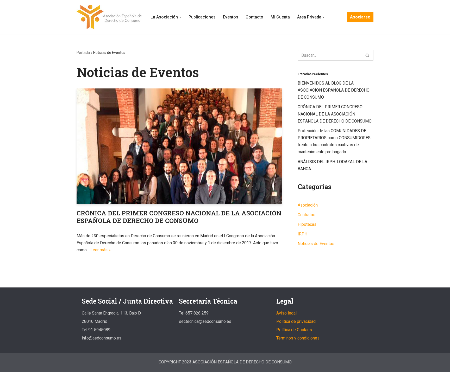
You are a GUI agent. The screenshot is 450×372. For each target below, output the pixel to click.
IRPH (302, 234)
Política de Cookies (294, 329)
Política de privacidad (296, 321)
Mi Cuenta (280, 17)
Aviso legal (286, 313)
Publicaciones (202, 17)
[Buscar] (367, 55)
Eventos (230, 17)
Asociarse (360, 17)
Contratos (306, 214)
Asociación (308, 205)
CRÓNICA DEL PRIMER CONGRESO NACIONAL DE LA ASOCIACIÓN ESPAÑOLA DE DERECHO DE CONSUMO (179, 217)
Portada (83, 52)
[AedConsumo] (109, 17)
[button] (180, 17)
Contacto (254, 17)
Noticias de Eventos (316, 243)
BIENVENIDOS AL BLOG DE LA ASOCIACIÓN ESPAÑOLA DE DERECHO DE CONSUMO (334, 90)
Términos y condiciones (298, 338)
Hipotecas (307, 224)
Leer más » (100, 249)
